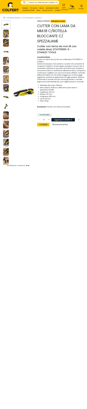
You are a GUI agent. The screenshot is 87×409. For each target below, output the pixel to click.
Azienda (25, 8)
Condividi (43, 124)
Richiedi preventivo (60, 124)
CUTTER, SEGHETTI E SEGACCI (32, 18)
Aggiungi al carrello (62, 119)
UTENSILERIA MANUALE (13, 18)
